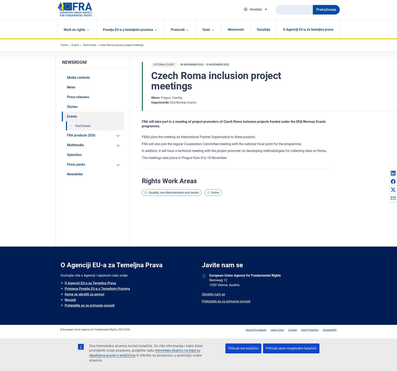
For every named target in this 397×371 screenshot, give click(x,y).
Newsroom (236, 29)
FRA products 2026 (81, 135)
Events (75, 45)
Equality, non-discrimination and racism (174, 192)
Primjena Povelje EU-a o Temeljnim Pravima (97, 289)
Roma (215, 192)
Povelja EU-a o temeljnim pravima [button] (128, 30)
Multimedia (75, 145)
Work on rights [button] (74, 30)
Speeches (74, 155)
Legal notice (277, 330)
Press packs (76, 164)
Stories (72, 107)
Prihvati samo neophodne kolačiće (291, 348)
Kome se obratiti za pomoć (84, 294)
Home (64, 45)
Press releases (78, 97)
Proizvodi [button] (178, 30)
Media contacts (78, 78)
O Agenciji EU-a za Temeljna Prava (90, 283)
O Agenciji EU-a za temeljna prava (308, 29)
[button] (393, 173)
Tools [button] (206, 30)
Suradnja (263, 29)
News (71, 87)
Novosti (70, 300)
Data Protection (310, 330)
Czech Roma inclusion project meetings (121, 45)
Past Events (89, 45)
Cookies (292, 330)
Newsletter (75, 174)
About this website (256, 330)
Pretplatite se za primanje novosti (90, 305)
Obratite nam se (213, 294)
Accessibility (330, 330)
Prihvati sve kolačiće (243, 348)
